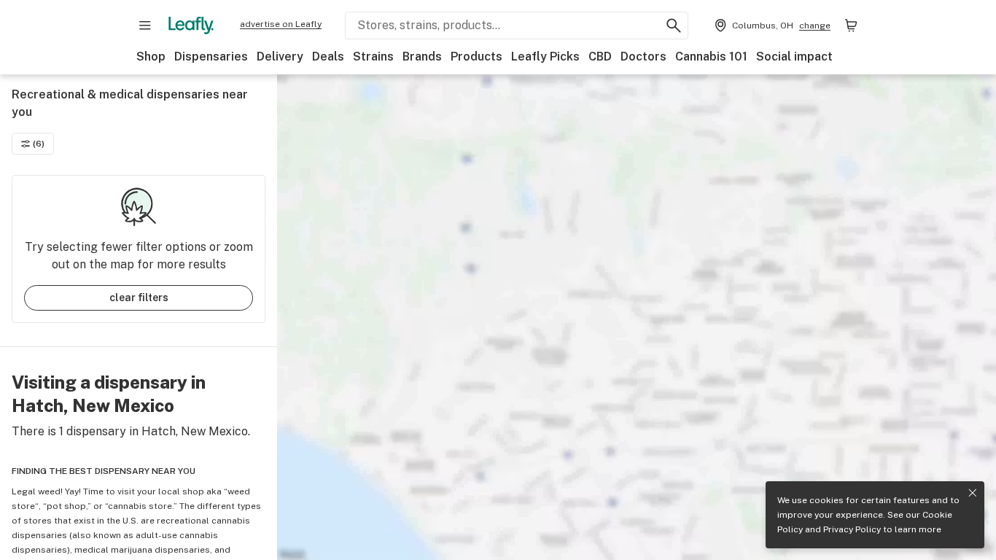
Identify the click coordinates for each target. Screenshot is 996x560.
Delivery (280, 56)
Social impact (794, 56)
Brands (422, 56)
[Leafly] (191, 25)
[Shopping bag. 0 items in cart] (851, 25)
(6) (38, 144)
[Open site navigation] (145, 25)
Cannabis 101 (711, 56)
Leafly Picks (545, 56)
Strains (373, 56)
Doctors (643, 56)
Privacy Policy (852, 529)
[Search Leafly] (673, 25)
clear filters (138, 297)
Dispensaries (211, 56)
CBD (600, 56)
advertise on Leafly (281, 24)
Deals (328, 56)
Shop (151, 56)
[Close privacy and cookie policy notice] (973, 493)
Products (476, 56)
